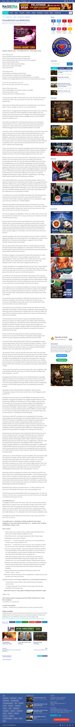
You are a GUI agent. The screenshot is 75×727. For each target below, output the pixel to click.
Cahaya (20, 698)
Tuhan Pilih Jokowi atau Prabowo (24, 643)
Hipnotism (10, 705)
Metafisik (13, 710)
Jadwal (33, 13)
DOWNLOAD (6, 700)
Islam (10, 708)
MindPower (19, 710)
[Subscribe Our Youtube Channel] (53, 715)
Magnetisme (16, 708)
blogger (39, 655)
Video (16, 13)
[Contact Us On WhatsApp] (57, 715)
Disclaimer (23, 1)
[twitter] (67, 1)
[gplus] (69, 1)
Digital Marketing (14, 700)
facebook (45, 655)
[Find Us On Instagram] (56, 715)
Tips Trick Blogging (7, 718)
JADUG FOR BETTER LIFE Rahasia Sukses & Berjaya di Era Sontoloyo (65, 85)
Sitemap (18, 1)
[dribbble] (72, 725)
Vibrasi (14, 17)
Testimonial (58, 13)
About (8, 1)
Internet (5, 708)
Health (4, 705)
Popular (61, 68)
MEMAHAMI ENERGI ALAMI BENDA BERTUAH (40, 704)
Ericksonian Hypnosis (8, 703)
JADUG (28, 13)
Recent (54, 68)
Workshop (40, 13)
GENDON (21, 703)
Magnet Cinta (9, 17)
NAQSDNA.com (13, 725)
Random (69, 68)
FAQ (16, 703)
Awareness (5, 698)
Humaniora (17, 705)
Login (29, 1)
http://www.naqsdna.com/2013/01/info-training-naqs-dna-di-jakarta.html (23, 618)
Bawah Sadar (13, 698)
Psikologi (16, 713)
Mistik (4, 713)
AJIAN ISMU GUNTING (63, 77)
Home (3, 1)
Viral (4, 721)
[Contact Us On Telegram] (60, 715)
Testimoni (11, 715)
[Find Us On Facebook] (51, 715)
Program (22, 13)
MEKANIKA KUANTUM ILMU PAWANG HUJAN (41, 711)
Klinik (51, 13)
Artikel (11, 13)
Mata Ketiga (5, 710)
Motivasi (10, 713)
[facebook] (60, 725)
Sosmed (5, 715)
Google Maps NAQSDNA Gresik (61, 719)
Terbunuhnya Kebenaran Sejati (7, 643)
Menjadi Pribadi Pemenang (37, 643)
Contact (13, 1)
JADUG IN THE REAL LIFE (64, 91)
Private (46, 13)
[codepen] (69, 725)
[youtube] (72, 1)
